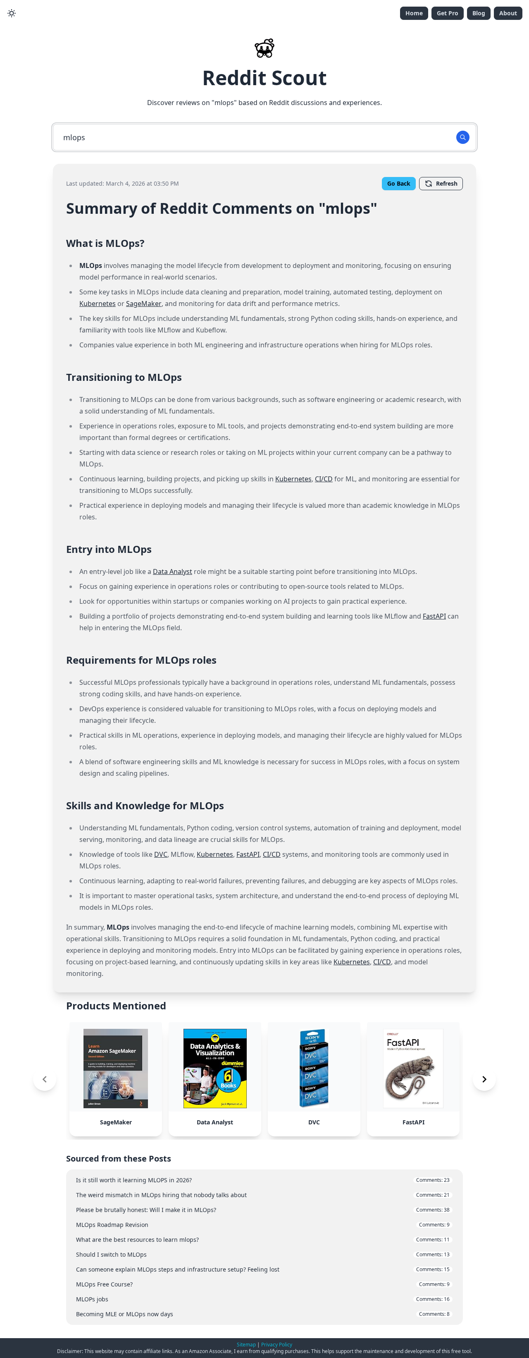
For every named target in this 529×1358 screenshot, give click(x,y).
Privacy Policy (276, 1344)
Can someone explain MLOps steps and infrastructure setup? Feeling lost (263, 1269)
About (508, 13)
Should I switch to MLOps (263, 1254)
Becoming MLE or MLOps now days (263, 1314)
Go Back (398, 183)
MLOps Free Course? (263, 1284)
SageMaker (144, 303)
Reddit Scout (264, 77)
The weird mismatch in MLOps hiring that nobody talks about (263, 1195)
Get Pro (447, 13)
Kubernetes (97, 303)
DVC (160, 854)
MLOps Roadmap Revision (263, 1225)
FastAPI (434, 616)
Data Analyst (172, 571)
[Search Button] (462, 137)
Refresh (447, 183)
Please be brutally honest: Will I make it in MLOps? (263, 1210)
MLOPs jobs (263, 1299)
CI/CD (324, 478)
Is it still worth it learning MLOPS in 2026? (263, 1180)
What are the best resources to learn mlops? (263, 1239)
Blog (478, 13)
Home (414, 13)
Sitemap (246, 1344)
